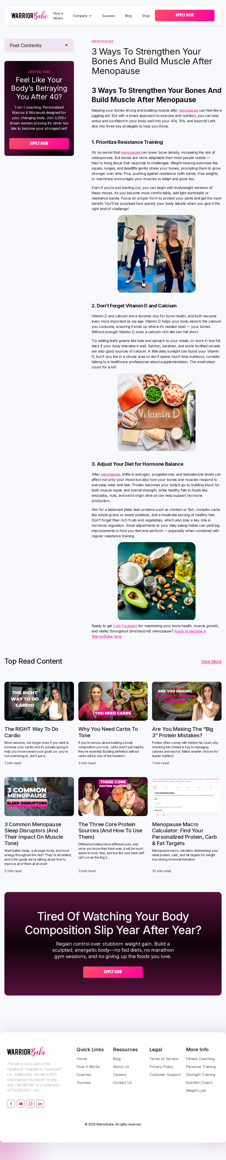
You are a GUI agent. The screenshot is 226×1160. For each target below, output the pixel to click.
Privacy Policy (161, 1066)
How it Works (58, 15)
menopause (188, 110)
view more (211, 661)
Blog (128, 16)
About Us (121, 1066)
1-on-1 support (125, 626)
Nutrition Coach (199, 1082)
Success (108, 16)
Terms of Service (163, 1059)
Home (82, 1059)
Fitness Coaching (200, 1059)
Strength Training (200, 1074)
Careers (119, 1074)
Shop (146, 16)
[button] (82, 16)
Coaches (84, 1074)
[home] (29, 15)
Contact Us (122, 1082)
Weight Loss (196, 1090)
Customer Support (165, 1074)
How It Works (88, 1066)
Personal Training (201, 1066)
